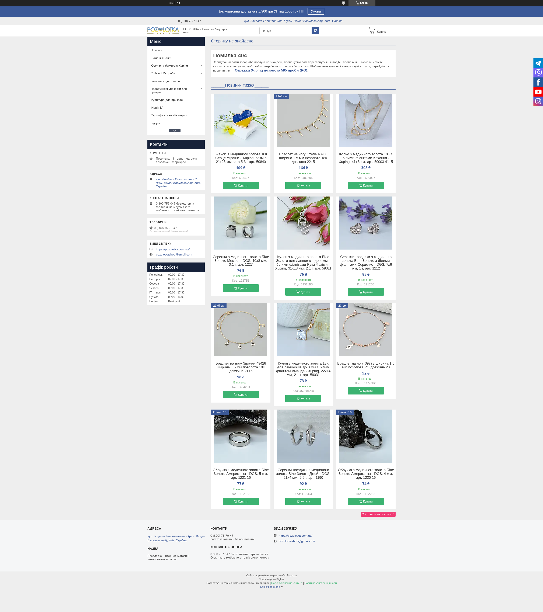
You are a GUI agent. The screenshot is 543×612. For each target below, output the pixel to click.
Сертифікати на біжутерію (169, 115)
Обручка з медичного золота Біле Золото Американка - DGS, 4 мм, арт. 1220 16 (366, 474)
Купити (243, 185)
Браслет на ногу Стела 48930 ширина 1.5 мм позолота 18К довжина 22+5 (303, 158)
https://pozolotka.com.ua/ (173, 249)
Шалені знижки (161, 58)
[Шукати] (315, 30)
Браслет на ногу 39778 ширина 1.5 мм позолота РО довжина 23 (365, 365)
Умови (316, 11)
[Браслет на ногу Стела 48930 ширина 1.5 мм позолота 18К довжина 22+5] (303, 120)
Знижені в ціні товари (165, 81)
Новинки (156, 50)
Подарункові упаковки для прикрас (169, 90)
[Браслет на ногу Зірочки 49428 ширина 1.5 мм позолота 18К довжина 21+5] (240, 329)
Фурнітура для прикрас (167, 99)
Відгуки (155, 123)
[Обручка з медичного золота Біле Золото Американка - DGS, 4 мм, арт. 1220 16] (366, 436)
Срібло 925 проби (163, 73)
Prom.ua (292, 575)
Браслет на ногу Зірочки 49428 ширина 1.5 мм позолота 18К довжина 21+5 (241, 367)
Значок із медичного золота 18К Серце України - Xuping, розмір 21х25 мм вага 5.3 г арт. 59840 (240, 158)
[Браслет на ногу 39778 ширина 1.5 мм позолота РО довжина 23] (366, 329)
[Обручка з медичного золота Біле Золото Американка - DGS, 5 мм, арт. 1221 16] (240, 436)
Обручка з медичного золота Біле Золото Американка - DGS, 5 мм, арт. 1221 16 (241, 474)
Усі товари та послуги (377, 514)
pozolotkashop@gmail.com (174, 254)
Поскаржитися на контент (286, 583)
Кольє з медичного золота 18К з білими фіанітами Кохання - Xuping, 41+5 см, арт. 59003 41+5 (366, 158)
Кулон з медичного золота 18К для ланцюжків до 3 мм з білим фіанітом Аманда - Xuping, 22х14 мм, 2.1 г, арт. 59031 (303, 369)
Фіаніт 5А (157, 107)
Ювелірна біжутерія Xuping (169, 65)
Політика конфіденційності (320, 583)
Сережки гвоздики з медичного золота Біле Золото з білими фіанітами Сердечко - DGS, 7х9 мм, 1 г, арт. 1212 (366, 262)
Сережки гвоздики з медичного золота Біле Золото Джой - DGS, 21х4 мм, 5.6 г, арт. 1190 (303, 474)
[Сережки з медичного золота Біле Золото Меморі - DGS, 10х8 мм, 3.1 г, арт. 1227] (240, 223)
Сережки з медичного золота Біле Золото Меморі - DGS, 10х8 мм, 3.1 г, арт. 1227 (241, 261)
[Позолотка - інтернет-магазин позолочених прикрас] (163, 30)
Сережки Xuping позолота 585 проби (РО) (271, 70)
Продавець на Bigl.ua (271, 579)
